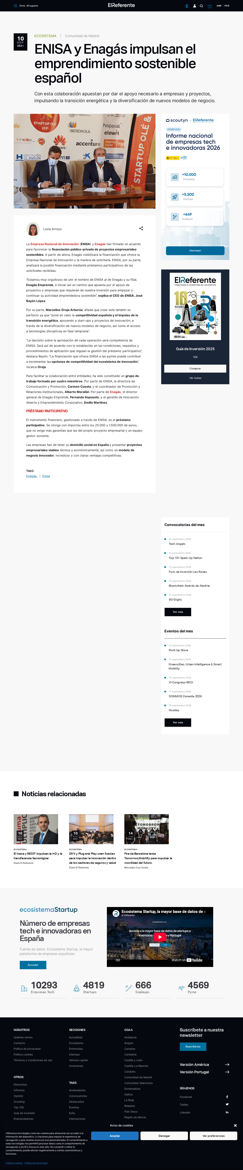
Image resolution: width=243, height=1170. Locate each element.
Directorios (20, 1084)
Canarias (129, 1048)
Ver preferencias (214, 1135)
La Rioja (129, 1100)
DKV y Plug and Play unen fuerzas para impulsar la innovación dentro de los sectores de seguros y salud (92, 858)
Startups (74, 1054)
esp (210, 6)
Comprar (195, 368)
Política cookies (14, 1162)
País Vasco (131, 1111)
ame (219, 6)
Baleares (129, 1105)
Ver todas (195, 377)
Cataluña (129, 1071)
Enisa (46, 476)
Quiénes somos (23, 1037)
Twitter (184, 1104)
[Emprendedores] (194, 5)
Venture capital (78, 1060)
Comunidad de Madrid (138, 1077)
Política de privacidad (35, 1162)
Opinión (18, 1095)
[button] (235, 1125)
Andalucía (130, 1037)
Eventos (74, 1107)
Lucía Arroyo (52, 229)
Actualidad (75, 1037)
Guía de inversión (24, 1113)
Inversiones (76, 1065)
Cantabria (130, 1054)
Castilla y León (133, 1060)
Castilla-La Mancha (136, 1065)
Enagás (32, 476)
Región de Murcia (135, 1117)
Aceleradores (77, 1090)
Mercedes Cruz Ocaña (136, 867)
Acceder (33, 964)
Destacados (76, 1101)
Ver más (178, 611)
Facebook (186, 1096)
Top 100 (19, 1107)
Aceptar (115, 1135)
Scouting (19, 1101)
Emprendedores (23, 1118)
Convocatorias (78, 1095)
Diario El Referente (23, 863)
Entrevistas (76, 1048)
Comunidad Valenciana (138, 1083)
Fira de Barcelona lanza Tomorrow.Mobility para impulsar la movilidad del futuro (148, 858)
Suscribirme (192, 1046)
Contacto (19, 1043)
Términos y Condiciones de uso (33, 1060)
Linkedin (185, 1112)
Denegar (164, 1135)
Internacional (77, 1118)
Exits (72, 1113)
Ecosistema (76, 1043)
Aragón (128, 1043)
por (227, 6)
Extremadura (132, 1088)
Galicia (128, 1094)
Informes (19, 1090)
